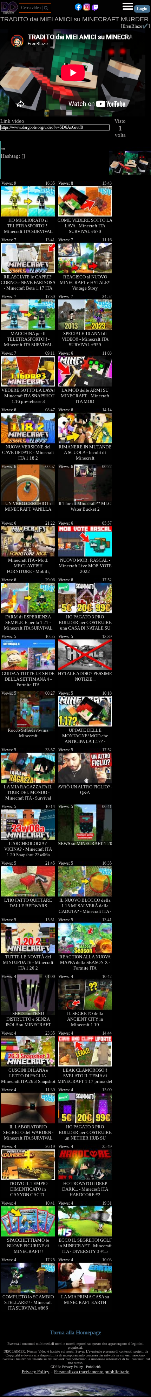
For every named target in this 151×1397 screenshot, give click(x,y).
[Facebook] (78, 9)
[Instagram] (86, 9)
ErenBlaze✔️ (135, 26)
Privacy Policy (72, 1367)
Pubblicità (93, 1367)
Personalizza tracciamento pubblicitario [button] (92, 1371)
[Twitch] (95, 9)
